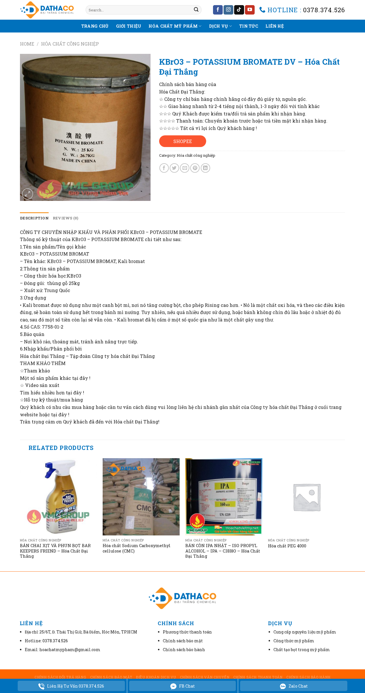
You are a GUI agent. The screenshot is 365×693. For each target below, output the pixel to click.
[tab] (34, 218)
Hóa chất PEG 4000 (287, 546)
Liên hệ (274, 26)
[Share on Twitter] (174, 168)
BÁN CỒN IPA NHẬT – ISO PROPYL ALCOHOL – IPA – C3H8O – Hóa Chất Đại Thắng (222, 551)
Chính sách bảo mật (111, 677)
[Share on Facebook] (164, 168)
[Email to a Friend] (184, 168)
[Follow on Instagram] (228, 10)
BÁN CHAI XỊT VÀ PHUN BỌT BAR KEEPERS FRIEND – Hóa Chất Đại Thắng (55, 551)
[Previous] (20, 514)
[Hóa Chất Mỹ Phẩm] (48, 10)
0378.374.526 (324, 10)
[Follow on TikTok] (239, 10)
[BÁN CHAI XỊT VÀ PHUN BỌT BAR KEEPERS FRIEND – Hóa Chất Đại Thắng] (58, 496)
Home (27, 44)
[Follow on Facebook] (218, 10)
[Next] (344, 514)
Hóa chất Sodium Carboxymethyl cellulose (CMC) (137, 548)
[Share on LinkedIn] (205, 168)
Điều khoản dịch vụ (156, 677)
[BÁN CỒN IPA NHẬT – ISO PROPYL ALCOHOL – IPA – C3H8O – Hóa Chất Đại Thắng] (223, 496)
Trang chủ (95, 26)
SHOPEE (182, 141)
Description (34, 218)
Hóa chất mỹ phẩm (173, 26)
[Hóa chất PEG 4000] (306, 496)
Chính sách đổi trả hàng (60, 677)
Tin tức (248, 26)
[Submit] (196, 10)
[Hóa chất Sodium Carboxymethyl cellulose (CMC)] (141, 496)
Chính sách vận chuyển (205, 677)
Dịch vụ (218, 26)
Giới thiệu (128, 26)
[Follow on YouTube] (250, 10)
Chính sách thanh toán (258, 677)
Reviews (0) (65, 218)
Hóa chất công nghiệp (70, 44)
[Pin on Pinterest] (195, 168)
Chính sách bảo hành (308, 677)
